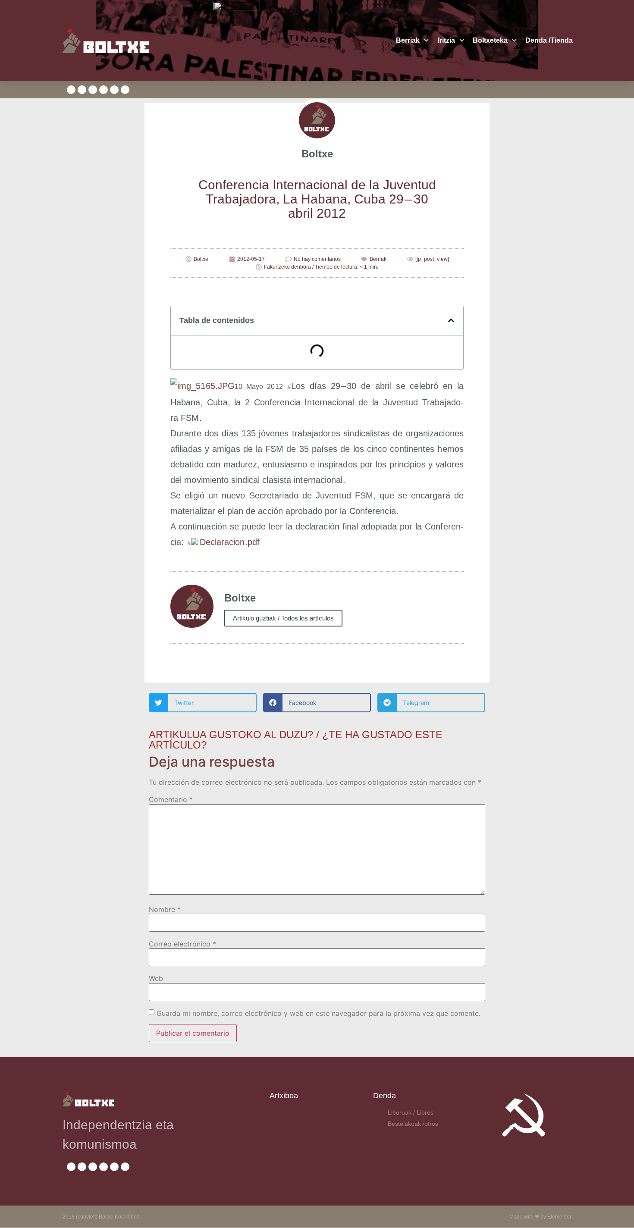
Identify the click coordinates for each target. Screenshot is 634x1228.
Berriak (408, 40)
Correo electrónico (182, 943)
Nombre (165, 909)
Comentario (171, 799)
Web (156, 978)
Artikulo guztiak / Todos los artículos (283, 618)
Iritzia (446, 40)
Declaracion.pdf (230, 542)
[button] (451, 320)
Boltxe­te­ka (490, 40)
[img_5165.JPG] (289, 386)
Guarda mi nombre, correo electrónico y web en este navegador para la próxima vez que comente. (318, 1013)
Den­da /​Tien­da (549, 40)
